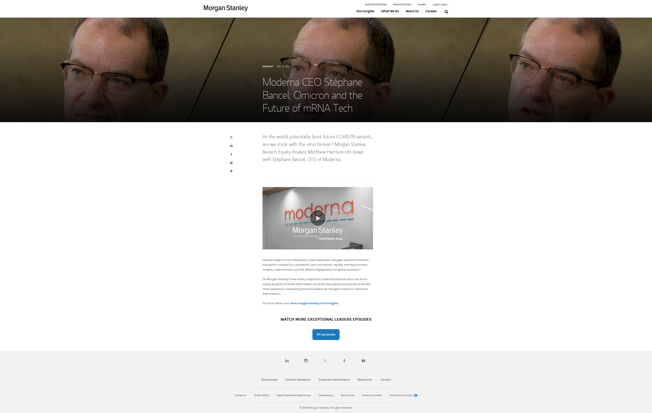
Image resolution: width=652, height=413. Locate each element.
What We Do (390, 11)
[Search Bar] (446, 11)
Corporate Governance (334, 379)
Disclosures (269, 379)
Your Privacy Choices (401, 395)
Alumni (422, 4)
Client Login (440, 4)
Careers (431, 11)
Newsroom (365, 379)
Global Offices (261, 395)
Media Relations (402, 4)
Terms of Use (347, 395)
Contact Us (240, 395)
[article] (326, 183)
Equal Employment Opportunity (294, 395)
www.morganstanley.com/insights (314, 303)
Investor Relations (375, 4)
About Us (412, 11)
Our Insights (365, 11)
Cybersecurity (325, 395)
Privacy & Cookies (372, 395)
